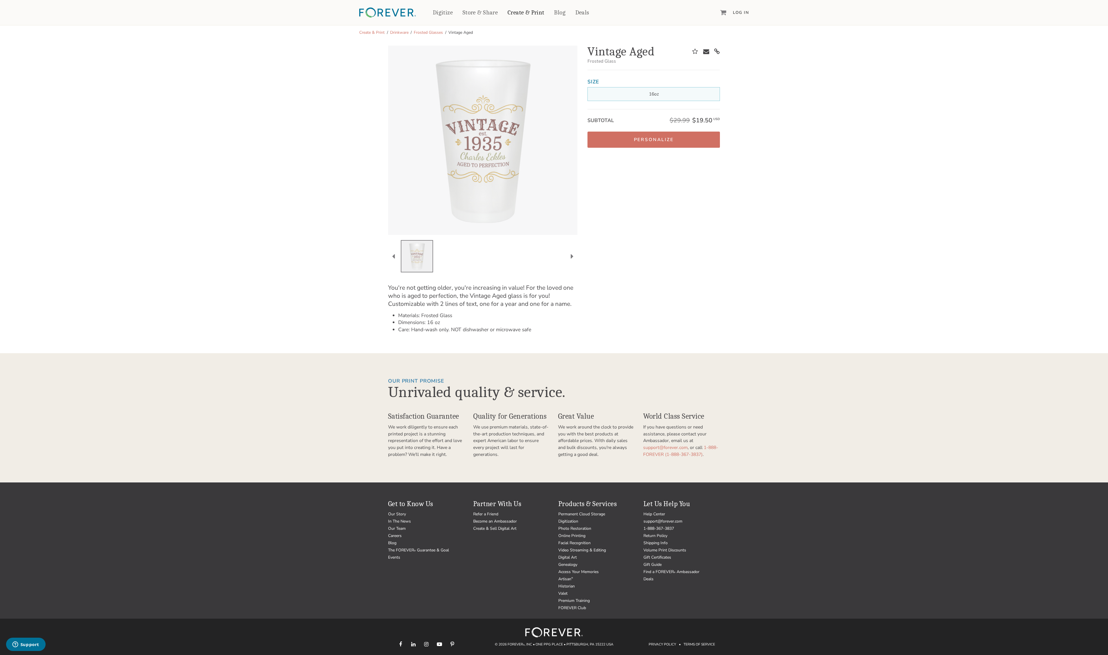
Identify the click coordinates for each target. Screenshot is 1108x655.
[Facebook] (400, 644)
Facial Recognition (574, 543)
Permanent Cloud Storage (581, 514)
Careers (395, 535)
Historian (566, 586)
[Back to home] (387, 12)
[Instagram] (426, 644)
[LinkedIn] (413, 644)
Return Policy (655, 535)
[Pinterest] (452, 644)
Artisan (565, 579)
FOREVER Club (572, 608)
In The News (399, 521)
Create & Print (526, 12)
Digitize (443, 12)
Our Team (397, 528)
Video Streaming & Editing (582, 550)
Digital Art (567, 557)
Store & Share (480, 12)
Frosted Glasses (428, 32)
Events (394, 557)
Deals (582, 12)
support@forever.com (665, 447)
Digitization (568, 521)
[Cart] (723, 12)
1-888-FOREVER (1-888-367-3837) (680, 451)
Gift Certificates (657, 557)
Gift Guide (652, 564)
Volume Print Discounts (664, 550)
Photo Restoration (574, 528)
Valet (563, 593)
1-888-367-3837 (658, 528)
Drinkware (399, 32)
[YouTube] (439, 644)
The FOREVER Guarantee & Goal (418, 550)
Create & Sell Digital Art (494, 528)
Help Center (654, 514)
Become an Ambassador (495, 521)
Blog (560, 12)
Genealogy (567, 564)
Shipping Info (655, 543)
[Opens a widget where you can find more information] (26, 645)
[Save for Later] (695, 52)
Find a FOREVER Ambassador (671, 571)
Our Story (397, 514)
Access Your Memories (578, 571)
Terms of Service (699, 644)
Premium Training (574, 600)
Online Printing (571, 535)
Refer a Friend (485, 514)
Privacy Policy (662, 644)
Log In (741, 12)
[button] (653, 140)
